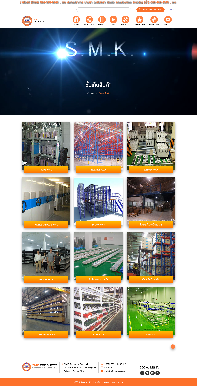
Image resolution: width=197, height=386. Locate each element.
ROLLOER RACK (151, 169)
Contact (167, 24)
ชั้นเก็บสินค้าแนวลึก (150, 279)
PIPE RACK (151, 334)
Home (76, 24)
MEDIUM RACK (46, 279)
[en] (174, 9)
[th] (171, 9)
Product (102, 24)
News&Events (139, 24)
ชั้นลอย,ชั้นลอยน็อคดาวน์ (151, 224)
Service (124, 24)
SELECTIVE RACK (98, 169)
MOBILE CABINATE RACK (46, 224)
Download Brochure (151, 9)
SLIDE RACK (46, 169)
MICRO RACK (98, 224)
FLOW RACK (98, 334)
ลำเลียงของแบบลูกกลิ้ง (98, 279)
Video (113, 24)
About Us (88, 24)
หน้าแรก (90, 93)
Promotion (154, 24)
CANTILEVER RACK (46, 334)
